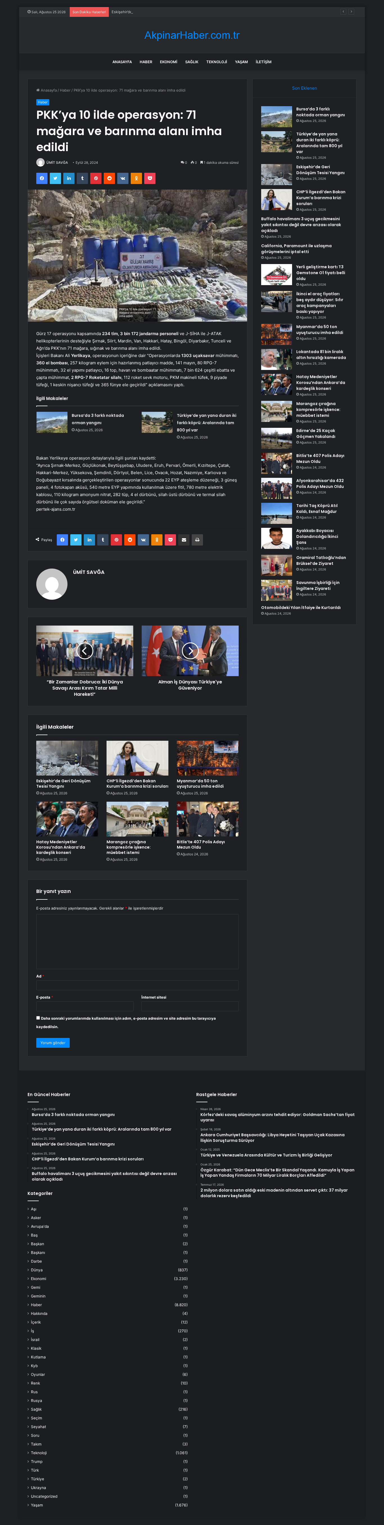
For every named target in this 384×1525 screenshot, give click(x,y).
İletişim (264, 62)
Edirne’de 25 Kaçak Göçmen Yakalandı (315, 433)
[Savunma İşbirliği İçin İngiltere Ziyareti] (276, 590)
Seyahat (38, 1426)
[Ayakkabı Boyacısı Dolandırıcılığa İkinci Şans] (276, 538)
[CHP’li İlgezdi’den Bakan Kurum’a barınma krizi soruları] (137, 758)
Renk (35, 1383)
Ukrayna (38, 1487)
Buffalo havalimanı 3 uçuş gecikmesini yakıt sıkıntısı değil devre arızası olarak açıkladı (301, 224)
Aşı (33, 1209)
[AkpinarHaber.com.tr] (192, 35)
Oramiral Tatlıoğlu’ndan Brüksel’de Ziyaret (321, 560)
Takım (36, 1444)
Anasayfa (122, 62)
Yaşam (241, 62)
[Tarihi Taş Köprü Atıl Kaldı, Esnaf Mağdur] (276, 513)
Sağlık (191, 62)
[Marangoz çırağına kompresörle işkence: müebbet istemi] (137, 819)
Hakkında (39, 1313)
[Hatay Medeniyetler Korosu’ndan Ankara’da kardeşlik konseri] (67, 819)
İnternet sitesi (153, 997)
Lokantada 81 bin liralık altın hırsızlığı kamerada (321, 354)
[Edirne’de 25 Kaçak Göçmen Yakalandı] (276, 438)
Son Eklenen (304, 88)
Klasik (36, 1348)
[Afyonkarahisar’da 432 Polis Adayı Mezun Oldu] (276, 488)
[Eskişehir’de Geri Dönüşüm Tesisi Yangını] (67, 758)
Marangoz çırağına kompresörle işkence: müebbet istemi (129, 847)
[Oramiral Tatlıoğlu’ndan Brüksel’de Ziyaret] (276, 565)
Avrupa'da (40, 1226)
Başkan (37, 1244)
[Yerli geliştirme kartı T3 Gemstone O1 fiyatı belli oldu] (276, 274)
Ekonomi (168, 62)
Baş (34, 1235)
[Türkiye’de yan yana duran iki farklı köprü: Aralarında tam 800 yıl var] (157, 422)
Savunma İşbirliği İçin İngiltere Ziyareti (318, 585)
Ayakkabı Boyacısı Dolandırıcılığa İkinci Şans (317, 536)
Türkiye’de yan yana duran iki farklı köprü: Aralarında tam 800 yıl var (206, 423)
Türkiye (37, 1479)
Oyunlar (38, 1374)
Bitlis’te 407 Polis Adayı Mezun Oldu (201, 844)
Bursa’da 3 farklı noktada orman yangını (320, 112)
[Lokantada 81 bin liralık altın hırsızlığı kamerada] (276, 359)
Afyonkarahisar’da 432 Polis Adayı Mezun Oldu (320, 483)
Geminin (38, 1296)
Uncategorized (44, 1496)
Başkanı (38, 1252)
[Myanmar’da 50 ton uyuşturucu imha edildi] (208, 758)
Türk (35, 1470)
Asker (36, 1217)
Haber (146, 62)
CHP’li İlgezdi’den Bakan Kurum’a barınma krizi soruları (137, 783)
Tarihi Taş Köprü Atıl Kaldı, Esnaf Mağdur (317, 508)
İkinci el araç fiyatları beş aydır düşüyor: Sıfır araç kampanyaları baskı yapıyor (319, 302)
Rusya (36, 1400)
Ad (40, 976)
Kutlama (38, 1357)
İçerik (36, 1322)
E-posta (44, 997)
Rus (34, 1392)
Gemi (35, 1287)
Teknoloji (216, 62)
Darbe (36, 1261)
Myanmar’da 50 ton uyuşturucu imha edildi (200, 783)
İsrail (35, 1339)
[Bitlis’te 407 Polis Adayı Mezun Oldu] (208, 819)
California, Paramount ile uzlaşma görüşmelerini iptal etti (296, 248)
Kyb (34, 1365)
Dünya (37, 1270)
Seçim (36, 1418)
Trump (36, 1461)
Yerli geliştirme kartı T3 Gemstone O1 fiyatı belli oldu (320, 272)
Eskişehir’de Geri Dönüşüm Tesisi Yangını (147, 12)
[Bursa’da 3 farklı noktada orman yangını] (52, 422)
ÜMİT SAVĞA (57, 162)
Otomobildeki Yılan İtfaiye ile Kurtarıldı (301, 607)
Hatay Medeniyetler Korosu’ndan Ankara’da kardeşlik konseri (60, 847)
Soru (35, 1435)
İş (32, 1331)
